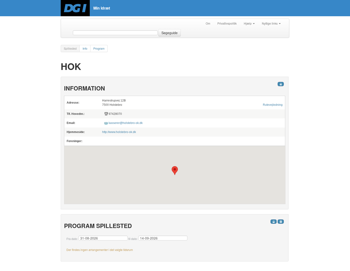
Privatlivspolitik (227, 23)
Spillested (70, 48)
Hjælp (248, 23)
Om (208, 23)
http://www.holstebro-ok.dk (119, 132)
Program (99, 48)
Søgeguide (169, 32)
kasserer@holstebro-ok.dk (126, 123)
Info (85, 48)
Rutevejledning (273, 104)
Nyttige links (270, 23)
